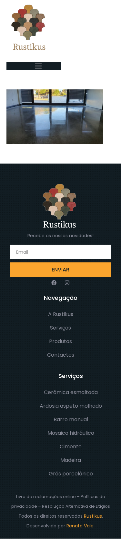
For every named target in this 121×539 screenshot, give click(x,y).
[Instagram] (67, 282)
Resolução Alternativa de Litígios (76, 506)
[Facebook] (53, 282)
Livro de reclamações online (46, 496)
